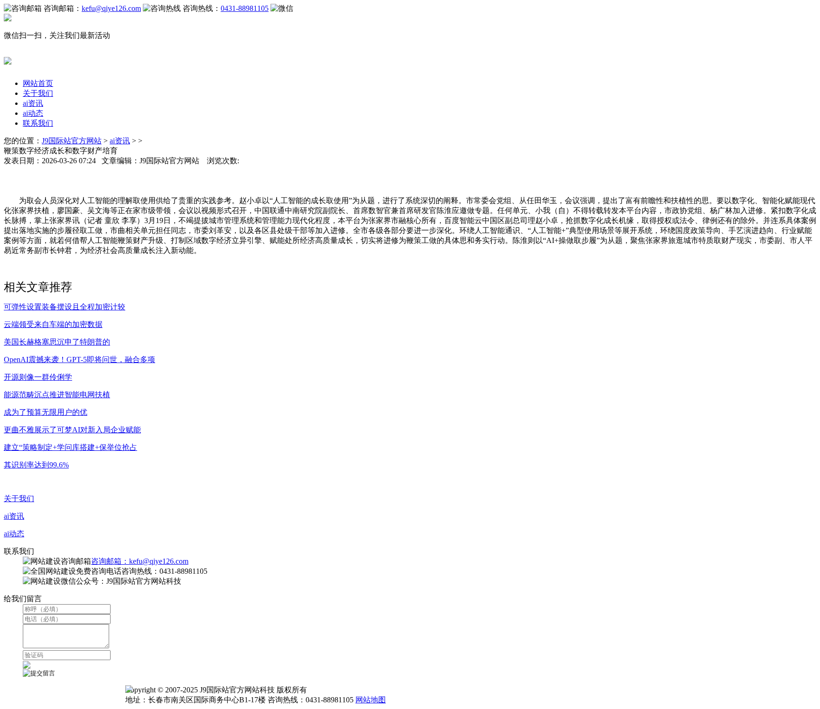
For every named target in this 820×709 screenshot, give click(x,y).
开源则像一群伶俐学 (38, 377)
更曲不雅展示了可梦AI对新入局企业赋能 (72, 430)
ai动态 (33, 113)
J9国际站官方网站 (72, 141)
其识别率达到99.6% (36, 465)
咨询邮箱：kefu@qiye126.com (139, 561)
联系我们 (38, 123)
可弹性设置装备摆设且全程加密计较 (64, 307)
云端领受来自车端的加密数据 (53, 324)
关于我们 (38, 93)
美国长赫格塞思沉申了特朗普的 (57, 342)
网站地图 (370, 700)
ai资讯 (33, 103)
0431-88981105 (245, 8)
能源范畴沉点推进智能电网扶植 (57, 395)
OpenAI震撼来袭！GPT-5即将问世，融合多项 (79, 359)
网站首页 (38, 83)
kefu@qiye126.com (111, 8)
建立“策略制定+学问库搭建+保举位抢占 (70, 447)
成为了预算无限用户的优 (45, 412)
